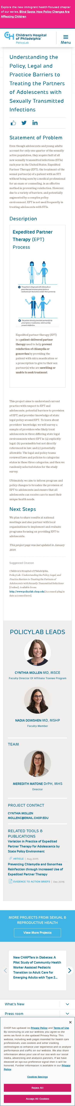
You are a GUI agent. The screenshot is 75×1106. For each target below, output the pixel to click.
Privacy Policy (39, 1028)
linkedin (36, 123)
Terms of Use (61, 1028)
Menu (66, 42)
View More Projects (37, 933)
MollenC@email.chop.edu (28, 818)
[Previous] (6, 970)
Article (18, 858)
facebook (14, 123)
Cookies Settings (37, 1076)
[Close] (70, 1022)
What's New (14, 1004)
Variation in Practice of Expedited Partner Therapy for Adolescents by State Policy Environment (34, 846)
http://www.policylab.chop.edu (26, 591)
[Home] (25, 38)
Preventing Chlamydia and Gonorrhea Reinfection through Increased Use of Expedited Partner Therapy (35, 869)
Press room (14, 1014)
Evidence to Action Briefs (31, 881)
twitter (25, 123)
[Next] (69, 970)
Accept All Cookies (37, 1098)
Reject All (37, 1087)
